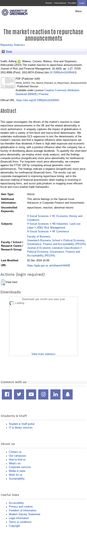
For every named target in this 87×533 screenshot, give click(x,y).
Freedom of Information (22, 510)
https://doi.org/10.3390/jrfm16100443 (37, 100)
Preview (43, 94)
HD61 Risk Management (51, 227)
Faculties (72, 3)
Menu (78, 11)
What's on (14, 463)
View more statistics (43, 354)
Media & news (17, 470)
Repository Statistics (12, 44)
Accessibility (16, 502)
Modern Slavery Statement (24, 514)
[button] (3, 282)
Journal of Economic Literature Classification (53, 247)
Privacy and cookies (21, 506)
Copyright (14, 525)
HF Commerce (60, 231)
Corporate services (20, 467)
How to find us (17, 459)
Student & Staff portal (21, 423)
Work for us (15, 474)
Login (82, 3)
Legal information (19, 518)
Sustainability (17, 478)
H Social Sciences (38, 216)
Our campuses (17, 455)
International (60, 3)
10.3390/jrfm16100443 (62, 72)
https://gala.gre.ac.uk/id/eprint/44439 (48, 265)
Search (49, 3)
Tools (8, 51)
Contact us (15, 451)
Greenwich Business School (43, 240)
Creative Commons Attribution (61, 90)
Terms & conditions (20, 521)
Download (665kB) (26, 94)
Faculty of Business (39, 236)
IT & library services (21, 427)
